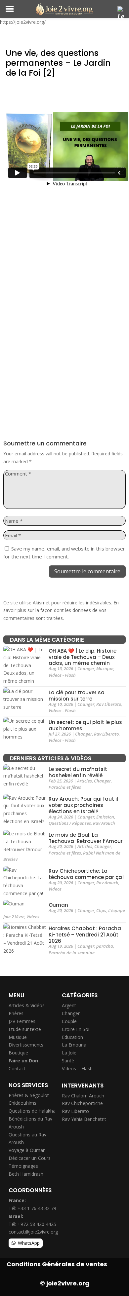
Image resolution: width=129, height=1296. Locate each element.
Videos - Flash (62, 675)
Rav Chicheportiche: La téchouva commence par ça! (86, 874)
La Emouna (74, 1045)
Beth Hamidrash (26, 1174)
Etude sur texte (25, 1029)
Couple (69, 1021)
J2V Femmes (22, 1021)
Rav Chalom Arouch (83, 1095)
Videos (55, 889)
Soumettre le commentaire (87, 571)
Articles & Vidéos (27, 1005)
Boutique (18, 1052)
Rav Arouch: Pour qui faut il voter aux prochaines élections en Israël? (83, 805)
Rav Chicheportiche (82, 1103)
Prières (16, 1013)
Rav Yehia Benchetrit (84, 1119)
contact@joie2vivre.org (33, 1232)
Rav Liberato (108, 704)
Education (72, 1037)
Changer (85, 668)
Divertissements (26, 1045)
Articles (84, 781)
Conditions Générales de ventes (57, 1264)
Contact (17, 1068)
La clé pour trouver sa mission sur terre (77, 695)
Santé (68, 1060)
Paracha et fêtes (65, 787)
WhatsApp (29, 1243)
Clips (101, 910)
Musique (104, 668)
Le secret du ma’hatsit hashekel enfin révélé (78, 772)
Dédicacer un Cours (30, 1158)
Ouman (58, 904)
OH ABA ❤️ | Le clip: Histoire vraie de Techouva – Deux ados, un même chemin (82, 657)
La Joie (69, 1052)
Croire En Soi (75, 1029)
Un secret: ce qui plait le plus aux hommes (85, 725)
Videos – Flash (77, 1068)
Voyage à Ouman (27, 1150)
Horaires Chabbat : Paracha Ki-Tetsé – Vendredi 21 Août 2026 (85, 934)
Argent (69, 1005)
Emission (105, 817)
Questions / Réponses (70, 823)
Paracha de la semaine (72, 953)
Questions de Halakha (32, 1111)
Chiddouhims (22, 1103)
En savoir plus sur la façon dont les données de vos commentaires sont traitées (61, 610)
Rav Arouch (104, 823)
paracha (104, 946)
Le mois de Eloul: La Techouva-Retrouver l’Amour (86, 838)
